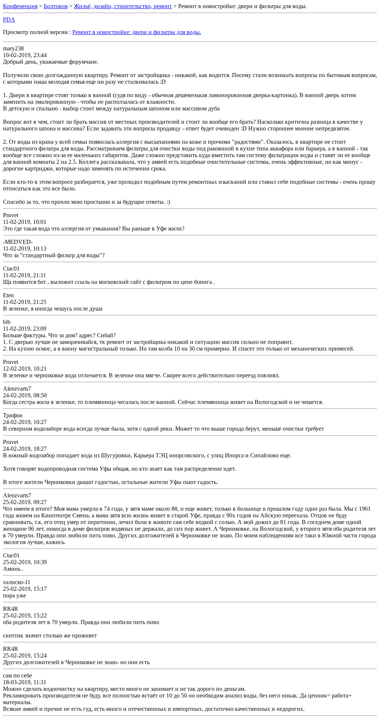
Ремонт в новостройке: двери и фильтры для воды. (136, 32)
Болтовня (56, 6)
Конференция (20, 6)
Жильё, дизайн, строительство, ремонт (123, 6)
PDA (9, 19)
